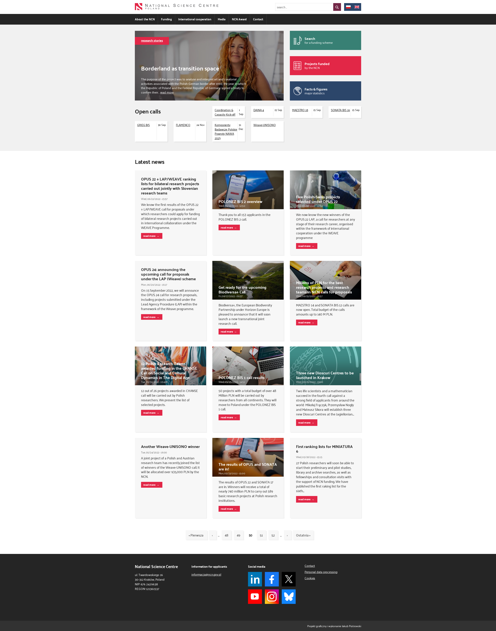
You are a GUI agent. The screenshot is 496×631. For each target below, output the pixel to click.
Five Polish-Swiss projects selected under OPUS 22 (318, 199)
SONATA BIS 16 (340, 110)
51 (261, 535)
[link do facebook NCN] (272, 579)
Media (222, 19)
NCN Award (239, 19)
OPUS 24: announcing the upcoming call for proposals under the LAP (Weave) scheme (168, 274)
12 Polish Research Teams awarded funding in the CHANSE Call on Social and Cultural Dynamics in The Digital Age (169, 370)
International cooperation (194, 19)
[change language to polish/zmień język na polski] (348, 7)
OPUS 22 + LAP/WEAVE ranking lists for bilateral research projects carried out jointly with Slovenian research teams (170, 185)
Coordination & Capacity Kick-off (225, 112)
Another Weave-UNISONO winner (170, 446)
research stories (152, 40)
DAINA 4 (258, 110)
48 (226, 535)
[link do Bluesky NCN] (289, 596)
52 (273, 535)
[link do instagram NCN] (272, 596)
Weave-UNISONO (264, 124)
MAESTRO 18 (300, 110)
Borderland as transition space (180, 68)
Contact (258, 19)
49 (238, 535)
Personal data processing (321, 571)
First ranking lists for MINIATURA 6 (324, 449)
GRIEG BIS (143, 124)
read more (167, 92)
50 (251, 535)
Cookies (310, 578)
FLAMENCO (183, 124)
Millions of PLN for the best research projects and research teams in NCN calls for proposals (324, 287)
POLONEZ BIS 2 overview (240, 201)
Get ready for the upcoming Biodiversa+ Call (242, 289)
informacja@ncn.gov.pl (206, 574)
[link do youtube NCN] (255, 596)
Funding (166, 19)
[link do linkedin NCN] (255, 579)
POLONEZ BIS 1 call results (242, 377)
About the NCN (145, 19)
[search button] (337, 7)
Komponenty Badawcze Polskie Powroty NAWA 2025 (226, 131)
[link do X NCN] (289, 579)
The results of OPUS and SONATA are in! (248, 466)
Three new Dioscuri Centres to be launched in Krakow (325, 375)
